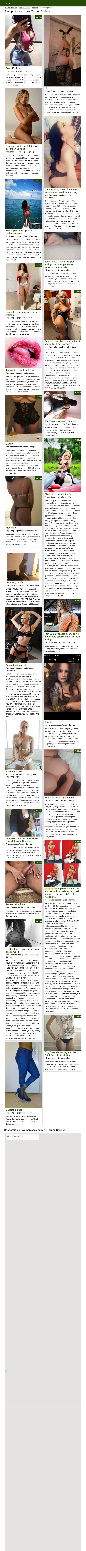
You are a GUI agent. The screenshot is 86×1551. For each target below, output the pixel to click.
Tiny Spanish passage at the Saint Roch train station (60, 1054)
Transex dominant (16, 904)
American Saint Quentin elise (60, 797)
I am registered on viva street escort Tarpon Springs (22, 839)
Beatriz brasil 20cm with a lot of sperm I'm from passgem (62, 342)
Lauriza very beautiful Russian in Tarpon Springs (22, 147)
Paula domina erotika (17, 665)
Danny (9, 443)
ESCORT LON (10, 3)
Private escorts (11, 8)
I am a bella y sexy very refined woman (23, 313)
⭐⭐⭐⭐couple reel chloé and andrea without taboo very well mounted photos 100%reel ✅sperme (62, 892)
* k (46, 88)
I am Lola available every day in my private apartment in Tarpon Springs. (62, 636)
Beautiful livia (13, 68)
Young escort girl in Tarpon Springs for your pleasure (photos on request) (59, 264)
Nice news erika (14, 771)
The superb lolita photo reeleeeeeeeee (19, 232)
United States (24, 8)
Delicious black (14, 1109)
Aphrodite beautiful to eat (20, 370)
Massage (11, 527)
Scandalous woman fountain (60, 421)
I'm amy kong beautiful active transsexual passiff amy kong (60, 191)
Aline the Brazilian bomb (57, 494)
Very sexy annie (14, 582)
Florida (35, 8)
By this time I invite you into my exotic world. (23, 950)
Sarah (47, 722)
